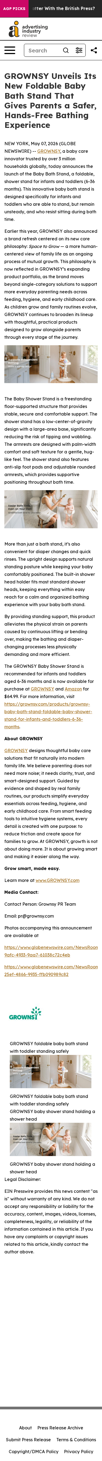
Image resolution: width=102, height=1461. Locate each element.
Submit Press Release (28, 1439)
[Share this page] (94, 50)
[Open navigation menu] (9, 50)
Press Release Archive (60, 1427)
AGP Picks (14, 8)
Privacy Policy (78, 1451)
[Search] (65, 50)
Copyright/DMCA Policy (33, 1451)
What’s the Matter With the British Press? (49, 8)
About (25, 1427)
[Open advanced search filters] (78, 50)
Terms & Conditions (76, 1439)
